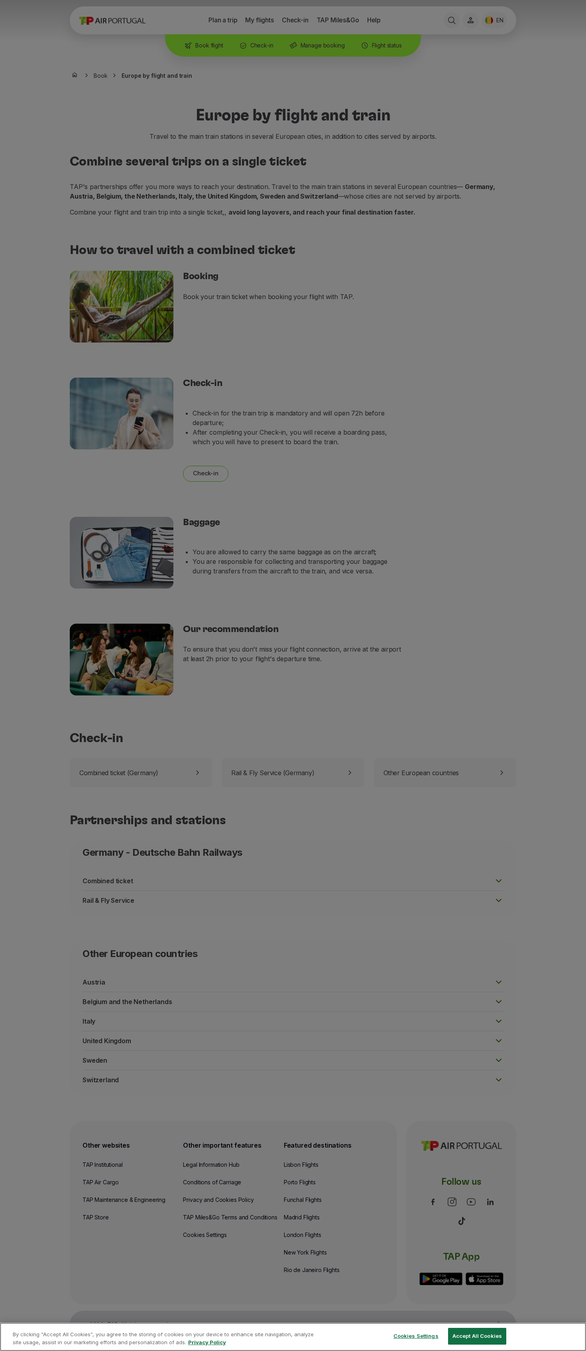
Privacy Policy (207, 1342)
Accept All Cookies (477, 1336)
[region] (293, 1337)
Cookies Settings (416, 1336)
